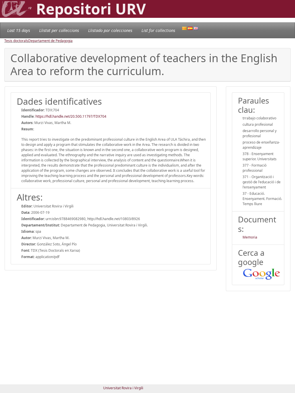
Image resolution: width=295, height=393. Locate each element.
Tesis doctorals (16, 40)
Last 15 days (18, 30)
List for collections (158, 30)
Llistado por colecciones (110, 30)
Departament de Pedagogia (50, 40)
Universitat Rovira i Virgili (123, 388)
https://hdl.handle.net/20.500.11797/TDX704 (70, 116)
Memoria (250, 237)
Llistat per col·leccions (59, 30)
